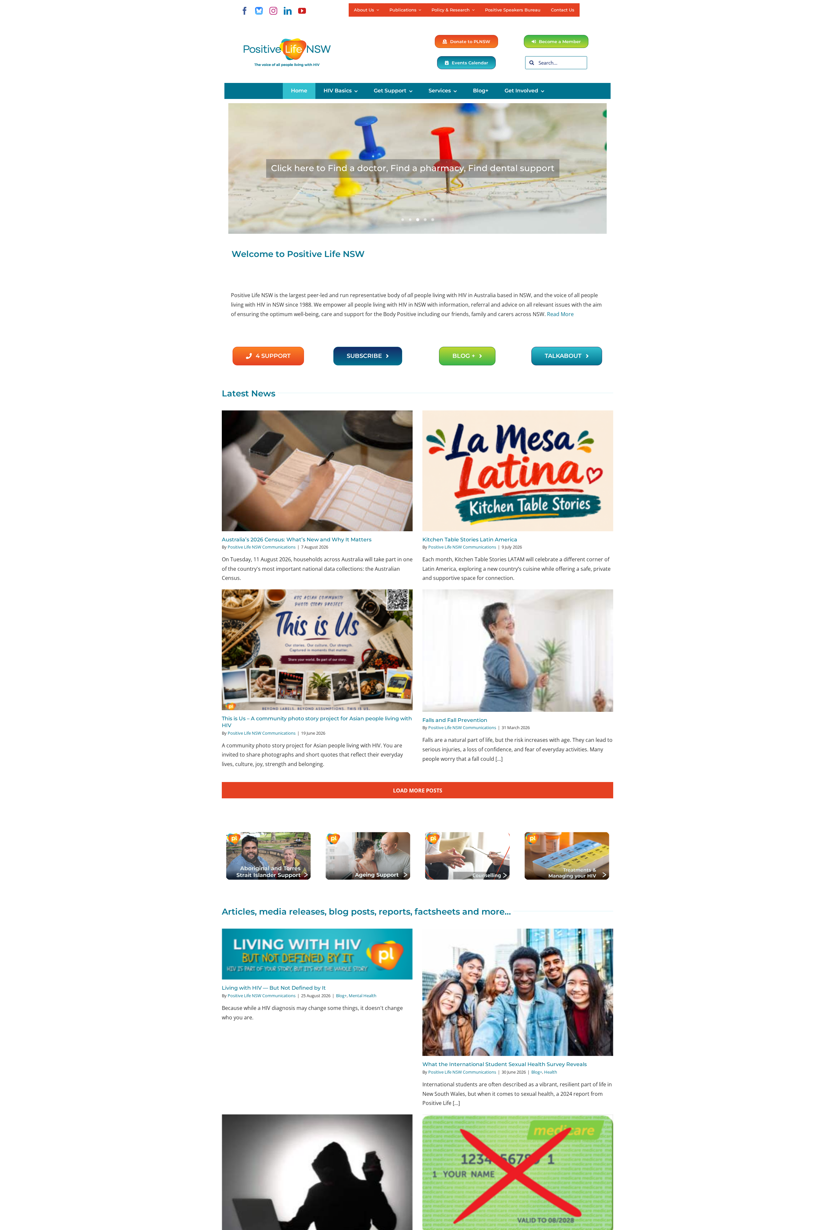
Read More (560, 314)
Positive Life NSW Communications (262, 547)
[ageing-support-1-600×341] (368, 834)
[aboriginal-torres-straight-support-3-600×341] (268, 834)
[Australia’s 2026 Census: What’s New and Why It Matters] (317, 470)
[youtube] (302, 11)
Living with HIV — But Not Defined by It (274, 988)
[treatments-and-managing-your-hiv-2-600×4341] (567, 834)
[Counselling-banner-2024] (467, 834)
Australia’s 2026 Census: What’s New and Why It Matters (297, 539)
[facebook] (245, 11)
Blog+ (341, 995)
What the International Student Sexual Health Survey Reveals (504, 1064)
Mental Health (362, 995)
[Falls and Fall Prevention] (517, 650)
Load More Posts (417, 790)
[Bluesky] (259, 11)
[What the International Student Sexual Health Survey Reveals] (517, 992)
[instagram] (273, 11)
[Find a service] (417, 168)
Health (550, 1072)
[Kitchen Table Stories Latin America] (517, 470)
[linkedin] (288, 11)
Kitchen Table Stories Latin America (469, 539)
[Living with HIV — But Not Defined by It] (317, 954)
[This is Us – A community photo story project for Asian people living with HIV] (317, 649)
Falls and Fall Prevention (454, 720)
